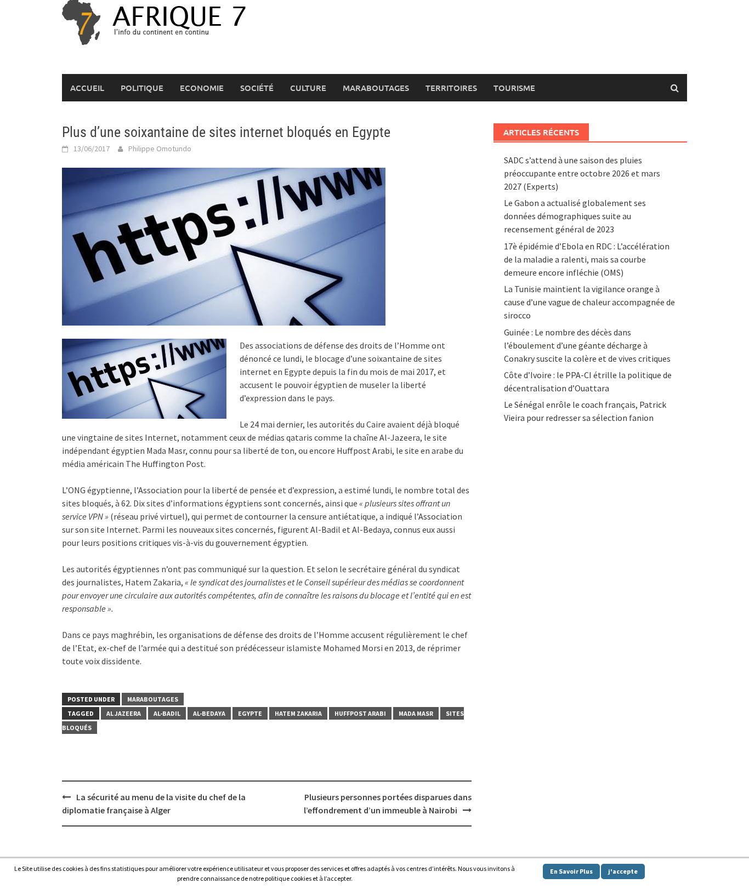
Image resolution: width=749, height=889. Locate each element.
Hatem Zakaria (298, 713)
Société (257, 87)
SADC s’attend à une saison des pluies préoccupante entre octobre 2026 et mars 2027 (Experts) (582, 173)
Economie (202, 87)
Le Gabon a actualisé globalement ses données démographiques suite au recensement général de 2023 (575, 216)
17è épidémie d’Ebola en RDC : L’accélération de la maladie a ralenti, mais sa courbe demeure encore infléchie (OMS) (586, 259)
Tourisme (514, 87)
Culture (308, 87)
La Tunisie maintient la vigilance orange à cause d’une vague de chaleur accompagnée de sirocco (589, 302)
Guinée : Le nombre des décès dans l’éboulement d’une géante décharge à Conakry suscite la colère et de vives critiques (587, 345)
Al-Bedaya (209, 713)
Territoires (451, 87)
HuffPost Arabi (360, 713)
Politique (142, 87)
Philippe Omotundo (159, 148)
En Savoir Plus (571, 871)
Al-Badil (167, 713)
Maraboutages (376, 87)
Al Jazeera (123, 713)
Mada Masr (416, 713)
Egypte (250, 713)
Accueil (87, 87)
